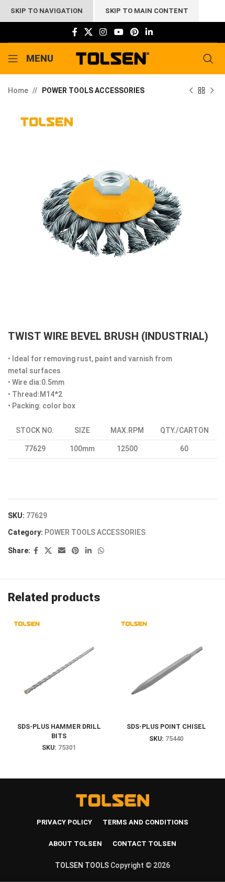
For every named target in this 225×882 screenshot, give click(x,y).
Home (18, 90)
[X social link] (88, 32)
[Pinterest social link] (134, 32)
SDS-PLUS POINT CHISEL (166, 726)
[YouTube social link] (118, 32)
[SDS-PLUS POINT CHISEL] (166, 667)
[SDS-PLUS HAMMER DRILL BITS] (59, 667)
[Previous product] (191, 90)
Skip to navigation (46, 11)
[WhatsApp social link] (101, 551)
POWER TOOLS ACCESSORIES (93, 90)
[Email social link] (62, 551)
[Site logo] (113, 58)
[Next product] (212, 90)
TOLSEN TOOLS (82, 865)
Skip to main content (146, 11)
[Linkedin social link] (149, 32)
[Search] (210, 58)
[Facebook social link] (75, 32)
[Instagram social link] (103, 32)
